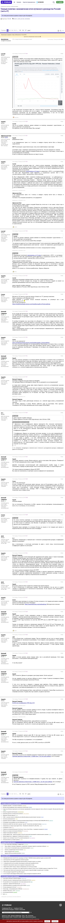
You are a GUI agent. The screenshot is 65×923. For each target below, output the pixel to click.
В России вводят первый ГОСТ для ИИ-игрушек (13, 871)
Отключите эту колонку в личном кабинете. (11, 896)
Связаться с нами (6, 915)
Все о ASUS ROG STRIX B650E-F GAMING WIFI (14, 844)
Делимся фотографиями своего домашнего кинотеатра (15, 807)
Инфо (62, 53)
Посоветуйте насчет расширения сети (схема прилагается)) (16, 881)
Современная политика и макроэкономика (9, 6)
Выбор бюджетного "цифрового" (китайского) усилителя (16, 836)
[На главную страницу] (6, 2)
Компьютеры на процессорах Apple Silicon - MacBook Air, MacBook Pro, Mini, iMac (21, 825)
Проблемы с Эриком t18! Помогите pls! (11, 883)
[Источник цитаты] (13, 56)
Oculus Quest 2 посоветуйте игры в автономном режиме (17, 848)
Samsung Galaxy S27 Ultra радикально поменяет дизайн (16, 859)
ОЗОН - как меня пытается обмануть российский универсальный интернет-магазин (22, 817)
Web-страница (4, 145)
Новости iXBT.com (5, 855)
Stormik (9, 19)
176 (23, 30)
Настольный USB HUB (8, 892)
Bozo (16, 271)
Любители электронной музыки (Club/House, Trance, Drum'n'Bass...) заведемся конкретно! (23, 829)
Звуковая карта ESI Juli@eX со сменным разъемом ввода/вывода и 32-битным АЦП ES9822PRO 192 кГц (26, 820)
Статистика (30, 915)
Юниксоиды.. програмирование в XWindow (12, 888)
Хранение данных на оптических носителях (13, 813)
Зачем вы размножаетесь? (9, 818)
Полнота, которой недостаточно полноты (14, 849)
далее (29, 30)
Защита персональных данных (29, 917)
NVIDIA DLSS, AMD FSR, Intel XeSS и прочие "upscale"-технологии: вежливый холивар (22, 824)
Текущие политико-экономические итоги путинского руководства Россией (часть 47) (30, 10)
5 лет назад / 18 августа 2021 (55, 39)
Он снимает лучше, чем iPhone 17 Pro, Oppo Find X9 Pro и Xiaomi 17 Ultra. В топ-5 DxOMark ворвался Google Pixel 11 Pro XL (30, 868)
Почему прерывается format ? (10, 887)
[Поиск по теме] (61, 31)
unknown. (17, 117)
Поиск (23, 915)
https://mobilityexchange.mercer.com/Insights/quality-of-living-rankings (31, 304)
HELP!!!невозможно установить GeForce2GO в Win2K (14, 885)
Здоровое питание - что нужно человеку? (12, 805)
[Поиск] (53, 2)
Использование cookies (7, 917)
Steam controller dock (9, 851)
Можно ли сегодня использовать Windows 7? (13, 831)
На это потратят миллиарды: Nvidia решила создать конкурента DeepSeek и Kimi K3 (22, 873)
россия (22, 19)
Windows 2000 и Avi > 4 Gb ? (9, 890)
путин (19, 19)
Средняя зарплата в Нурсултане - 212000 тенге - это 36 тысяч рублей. (31, 756)
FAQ (26, 915)
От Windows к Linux (7, 827)
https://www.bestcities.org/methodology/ (36, 604)
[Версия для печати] (58, 31)
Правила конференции (16, 915)
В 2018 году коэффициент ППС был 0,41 (23, 703)
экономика (27, 19)
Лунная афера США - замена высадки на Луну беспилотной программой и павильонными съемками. (26, 834)
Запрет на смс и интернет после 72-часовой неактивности (16, 838)
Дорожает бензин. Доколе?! (9, 815)
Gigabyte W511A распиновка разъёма (13, 853)
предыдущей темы (27, 39)
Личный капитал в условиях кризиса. (11, 839)
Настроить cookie (17, 917)
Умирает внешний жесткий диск (10, 832)
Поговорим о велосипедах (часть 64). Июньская (14, 822)
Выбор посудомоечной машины (10, 811)
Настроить (55, 921)
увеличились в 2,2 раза (32, 171)
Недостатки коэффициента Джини (21, 422)
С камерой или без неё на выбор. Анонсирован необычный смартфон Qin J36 (20, 863)
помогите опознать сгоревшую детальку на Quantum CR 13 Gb (17, 880)
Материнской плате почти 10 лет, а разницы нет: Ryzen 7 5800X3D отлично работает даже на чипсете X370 (27, 858)
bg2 (4, 894)
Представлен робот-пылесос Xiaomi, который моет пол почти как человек (20, 866)
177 (25, 30)
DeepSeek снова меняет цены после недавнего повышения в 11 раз (18, 865)
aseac (16, 227)
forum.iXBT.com (32, 919)
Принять (47, 921)
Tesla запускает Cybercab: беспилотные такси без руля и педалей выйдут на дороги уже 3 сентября (26, 870)
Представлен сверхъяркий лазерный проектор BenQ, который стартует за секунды (22, 861)
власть (15, 19)
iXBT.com (4, 919)
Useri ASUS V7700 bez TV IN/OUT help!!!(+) (12, 878)
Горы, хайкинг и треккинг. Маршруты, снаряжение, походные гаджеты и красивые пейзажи (25, 846)
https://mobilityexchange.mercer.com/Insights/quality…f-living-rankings (31, 342)
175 (20, 30)
